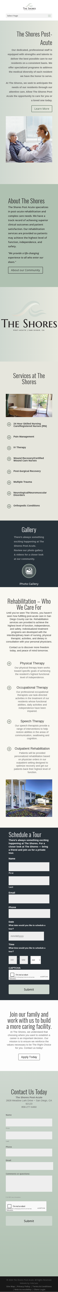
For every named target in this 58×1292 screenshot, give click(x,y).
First (11, 873)
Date (11, 921)
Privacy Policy (23, 1286)
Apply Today (29, 1057)
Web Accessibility (23, 1289)
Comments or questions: (18, 1174)
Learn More (41, 108)
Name (12, 858)
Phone (12, 907)
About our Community (25, 270)
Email (12, 892)
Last (11, 887)
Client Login (39, 1289)
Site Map (10, 1286)
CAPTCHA (15, 968)
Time (11, 944)
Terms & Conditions (42, 1286)
